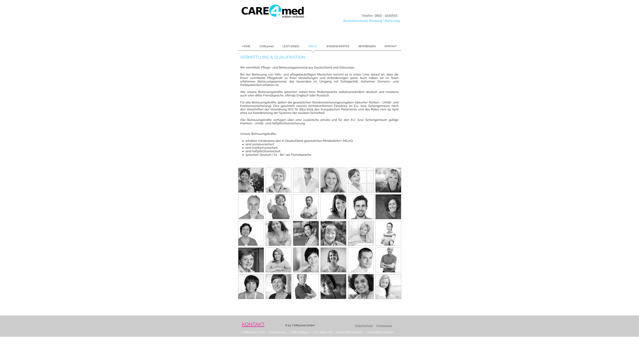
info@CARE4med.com (349, 332)
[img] (251, 180)
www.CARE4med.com (380, 332)
